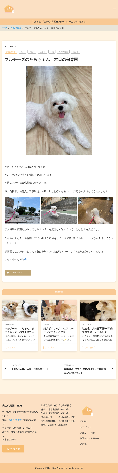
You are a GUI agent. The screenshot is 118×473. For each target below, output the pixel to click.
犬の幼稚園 (63, 52)
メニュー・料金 (87, 433)
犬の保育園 (11, 52)
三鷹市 (42, 52)
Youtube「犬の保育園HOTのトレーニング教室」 (59, 21)
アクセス (84, 443)
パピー (32, 52)
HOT (22, 52)
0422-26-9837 (16, 420)
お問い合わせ (13, 448)
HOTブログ (85, 427)
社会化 (75, 52)
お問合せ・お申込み (89, 438)
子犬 (52, 52)
